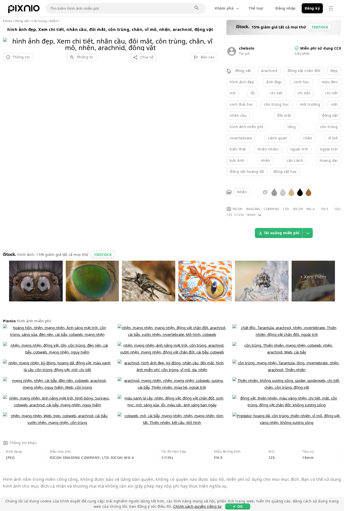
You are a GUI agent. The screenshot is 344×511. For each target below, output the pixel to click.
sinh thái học (241, 104)
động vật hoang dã (247, 171)
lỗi (253, 93)
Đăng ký (312, 8)
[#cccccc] (283, 192)
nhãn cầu (238, 115)
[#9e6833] (308, 192)
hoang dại (329, 160)
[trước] (8, 38)
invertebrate (241, 138)
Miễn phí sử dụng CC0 (320, 48)
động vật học (285, 171)
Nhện (242, 191)
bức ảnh (237, 160)
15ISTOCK (103, 254)
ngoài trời (299, 149)
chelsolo (246, 48)
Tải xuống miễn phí (281, 232)
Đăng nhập (286, 8)
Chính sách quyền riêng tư (197, 506)
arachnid (269, 70)
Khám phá (224, 8)
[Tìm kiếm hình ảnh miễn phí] (196, 8)
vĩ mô (333, 138)
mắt (334, 104)
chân (307, 138)
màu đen (330, 82)
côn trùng (329, 126)
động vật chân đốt (304, 70)
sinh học (301, 82)
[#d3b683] (291, 192)
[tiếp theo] (212, 38)
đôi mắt (284, 115)
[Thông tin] (259, 215)
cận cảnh (295, 160)
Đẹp (334, 70)
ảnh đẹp (274, 82)
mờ (232, 93)
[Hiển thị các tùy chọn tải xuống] (308, 233)
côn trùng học (276, 104)
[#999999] (274, 192)
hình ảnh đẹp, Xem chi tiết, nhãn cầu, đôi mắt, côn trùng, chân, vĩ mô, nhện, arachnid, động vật (110, 29)
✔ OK (238, 506)
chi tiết (276, 93)
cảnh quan (277, 138)
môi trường (310, 104)
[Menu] (331, 8)
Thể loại (256, 8)
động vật (243, 70)
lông (292, 126)
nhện (265, 160)
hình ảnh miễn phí (246, 126)
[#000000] (300, 192)
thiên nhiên (268, 149)
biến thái (238, 149)
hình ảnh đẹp (242, 82)
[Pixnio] (24, 10)
